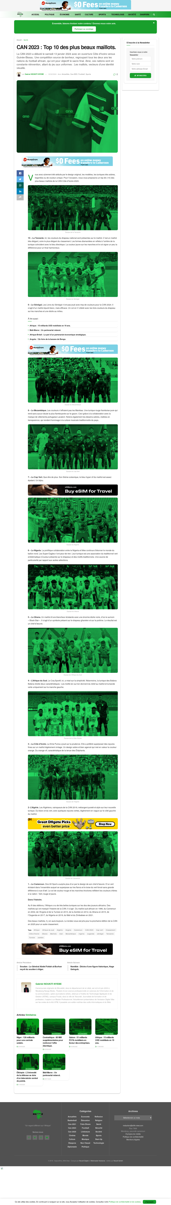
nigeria (81, 934)
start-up (98, 1139)
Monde (85, 1135)
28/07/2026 (47, 1079)
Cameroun (78, 930)
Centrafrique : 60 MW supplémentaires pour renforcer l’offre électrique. (53, 1041)
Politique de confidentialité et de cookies (125, 1201)
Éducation (85, 1120)
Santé (78, 14)
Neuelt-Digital (84, 1161)
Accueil (19, 40)
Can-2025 (72, 1131)
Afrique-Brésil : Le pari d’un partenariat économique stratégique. (58, 334)
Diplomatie (72, 1146)
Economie (30, 1034)
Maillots (53, 934)
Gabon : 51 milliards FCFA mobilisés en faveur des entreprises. (79, 1040)
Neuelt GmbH (118, 1161)
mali (61, 934)
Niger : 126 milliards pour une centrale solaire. (25, 1040)
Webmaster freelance (98, 1161)
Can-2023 (73, 74)
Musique (85, 1139)
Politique (49, 14)
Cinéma (72, 1135)
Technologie (117, 14)
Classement (110, 930)
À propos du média (133, 1134)
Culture (89, 14)
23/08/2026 (21, 1046)
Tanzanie (110, 934)
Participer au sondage (84, 29)
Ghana (44, 934)
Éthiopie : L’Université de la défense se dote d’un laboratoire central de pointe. (27, 1076)
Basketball (72, 1120)
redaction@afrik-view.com (133, 1125)
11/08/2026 (100, 1046)
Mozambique (71, 934)
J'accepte (149, 1202)
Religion (98, 1120)
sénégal (100, 934)
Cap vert (99, 930)
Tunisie (32, 937)
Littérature (85, 1131)
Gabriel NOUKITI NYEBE (34, 74)
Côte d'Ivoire (34, 934)
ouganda (90, 934)
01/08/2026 (21, 1084)
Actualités (65, 74)
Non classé (85, 1143)
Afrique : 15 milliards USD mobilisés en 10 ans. (50, 325)
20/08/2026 (47, 1049)
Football (81, 74)
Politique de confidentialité (133, 1136)
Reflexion (99, 1116)
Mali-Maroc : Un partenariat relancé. (45, 330)
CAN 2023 (89, 930)
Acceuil (35, 14)
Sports (102, 14)
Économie (64, 14)
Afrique (37, 930)
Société (132, 14)
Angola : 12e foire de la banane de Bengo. (48, 339)
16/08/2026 (73, 1046)
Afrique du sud (48, 930)
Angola (68, 930)
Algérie (60, 930)
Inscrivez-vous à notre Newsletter (138, 53)
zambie (41, 937)
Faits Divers (85, 1124)
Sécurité (98, 1128)
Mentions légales (133, 1139)
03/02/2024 (52, 74)
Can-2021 (72, 1124)
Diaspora (144, 14)
